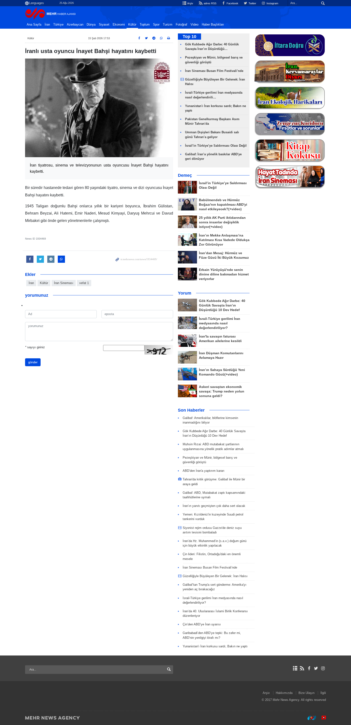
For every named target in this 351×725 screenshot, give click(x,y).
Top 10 (189, 36)
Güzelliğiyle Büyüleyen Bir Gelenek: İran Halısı (215, 576)
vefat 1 (84, 283)
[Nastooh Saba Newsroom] (309, 717)
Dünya (91, 24)
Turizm (167, 24)
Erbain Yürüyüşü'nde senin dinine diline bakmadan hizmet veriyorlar (224, 274)
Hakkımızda (284, 693)
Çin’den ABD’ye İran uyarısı (202, 624)
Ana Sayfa (34, 24)
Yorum (184, 293)
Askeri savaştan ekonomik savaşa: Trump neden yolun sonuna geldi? (221, 391)
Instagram (272, 3)
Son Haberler (191, 410)
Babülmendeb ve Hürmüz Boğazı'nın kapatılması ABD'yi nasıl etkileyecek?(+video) (223, 204)
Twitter (252, 3)
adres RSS (209, 3)
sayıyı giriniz (35, 347)
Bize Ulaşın (306, 693)
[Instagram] (323, 668)
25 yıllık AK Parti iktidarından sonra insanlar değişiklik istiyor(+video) (222, 222)
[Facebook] (309, 668)
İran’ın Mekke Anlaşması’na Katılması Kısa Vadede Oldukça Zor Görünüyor (224, 240)
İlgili (323, 693)
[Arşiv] (295, 668)
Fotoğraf (181, 24)
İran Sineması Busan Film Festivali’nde (214, 71)
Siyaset (104, 24)
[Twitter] (316, 668)
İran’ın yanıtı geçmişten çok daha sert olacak (214, 506)
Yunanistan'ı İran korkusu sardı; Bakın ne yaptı (215, 646)
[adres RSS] (302, 668)
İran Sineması (63, 283)
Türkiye (58, 24)
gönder (32, 362)
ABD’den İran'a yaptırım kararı (203, 471)
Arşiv (190, 3)
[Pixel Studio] (321, 717)
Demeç (185, 175)
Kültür (132, 24)
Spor (156, 24)
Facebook (232, 3)
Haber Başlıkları (213, 24)
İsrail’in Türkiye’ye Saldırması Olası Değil (216, 145)
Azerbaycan (75, 24)
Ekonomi (119, 24)
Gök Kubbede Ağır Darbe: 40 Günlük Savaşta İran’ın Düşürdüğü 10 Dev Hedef (222, 305)
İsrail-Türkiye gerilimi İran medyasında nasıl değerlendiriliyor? (219, 323)
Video (194, 24)
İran (47, 24)
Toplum (145, 24)
